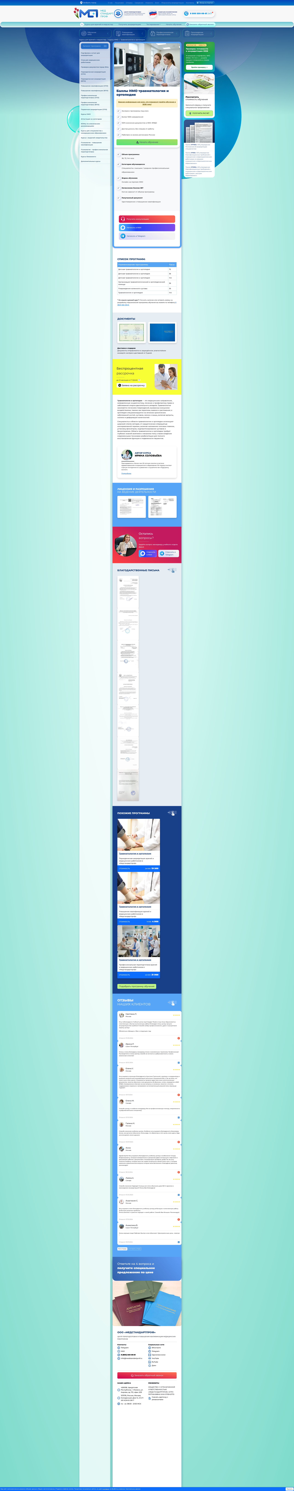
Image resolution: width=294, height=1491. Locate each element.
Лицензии (119, 3)
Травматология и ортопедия (135, 853)
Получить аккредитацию (130, 24)
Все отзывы (122, 1249)
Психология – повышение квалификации (91, 144)
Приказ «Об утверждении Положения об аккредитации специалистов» (197, 147)
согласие (106, 1489)
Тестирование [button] (152, 24)
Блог (157, 3)
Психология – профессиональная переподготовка (94, 151)
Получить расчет (200, 113)
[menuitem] (94, 54)
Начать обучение (173, 24)
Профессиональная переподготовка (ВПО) (90, 103)
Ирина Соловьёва (148, 455)
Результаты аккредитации (172, 3)
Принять (290, 1489)
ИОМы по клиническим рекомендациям (90, 125)
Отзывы (129, 3)
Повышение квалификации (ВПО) (94, 90)
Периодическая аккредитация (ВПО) (93, 80)
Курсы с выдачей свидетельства (94, 138)
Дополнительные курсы (90, 161)
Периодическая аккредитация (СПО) (93, 73)
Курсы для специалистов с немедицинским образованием (93, 132)
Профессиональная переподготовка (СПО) (90, 96)
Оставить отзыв (134, 1249)
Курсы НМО (86, 114)
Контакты (190, 3)
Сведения (139, 3)
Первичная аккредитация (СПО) (94, 109)
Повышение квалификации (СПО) (94, 86)
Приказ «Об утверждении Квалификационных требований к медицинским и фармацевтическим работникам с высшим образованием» (198, 171)
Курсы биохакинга (88, 156)
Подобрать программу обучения (136, 986)
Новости (149, 3)
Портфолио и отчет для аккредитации (90, 54)
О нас (110, 3)
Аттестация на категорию (91, 119)
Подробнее (126, 473)
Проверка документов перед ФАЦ (95, 67)
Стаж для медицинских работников (90, 61)
